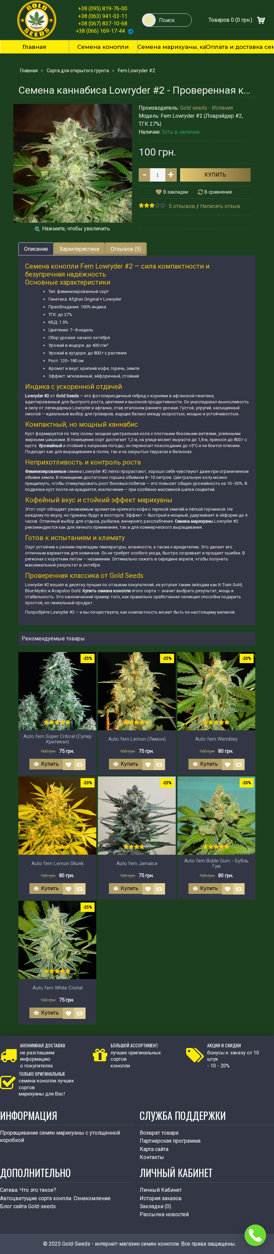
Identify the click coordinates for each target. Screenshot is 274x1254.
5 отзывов (182, 206)
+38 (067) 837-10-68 (102, 23)
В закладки (175, 192)
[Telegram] (130, 31)
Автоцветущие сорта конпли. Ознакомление (55, 1198)
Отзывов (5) (126, 249)
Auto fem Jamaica (136, 863)
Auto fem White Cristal (57, 988)
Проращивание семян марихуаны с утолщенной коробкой (60, 1136)
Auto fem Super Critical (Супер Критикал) (57, 739)
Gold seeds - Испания (206, 108)
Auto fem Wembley (216, 739)
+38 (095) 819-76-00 (102, 8)
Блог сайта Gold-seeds (28, 1206)
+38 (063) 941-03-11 (102, 16)
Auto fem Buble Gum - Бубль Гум (216, 863)
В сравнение (218, 192)
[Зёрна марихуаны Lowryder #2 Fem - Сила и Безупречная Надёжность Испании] (72, 163)
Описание (36, 249)
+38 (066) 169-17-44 (100, 31)
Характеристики (79, 249)
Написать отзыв (220, 206)
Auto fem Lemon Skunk (57, 863)
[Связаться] (255, 1235)
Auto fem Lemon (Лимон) (137, 739)
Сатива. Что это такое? (28, 1190)
